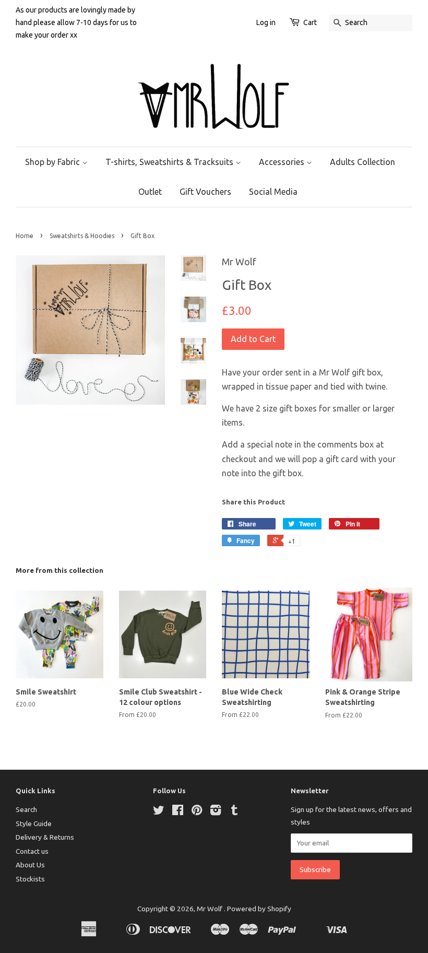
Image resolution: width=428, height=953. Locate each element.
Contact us (32, 851)
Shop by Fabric (53, 162)
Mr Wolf (210, 908)
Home (24, 235)
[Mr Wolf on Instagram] (215, 812)
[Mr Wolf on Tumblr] (234, 812)
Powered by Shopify (259, 908)
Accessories (282, 162)
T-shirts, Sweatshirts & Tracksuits (170, 162)
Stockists (30, 879)
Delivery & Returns (45, 837)
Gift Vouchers (205, 191)
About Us (30, 865)
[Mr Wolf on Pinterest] (197, 812)
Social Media (273, 191)
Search (26, 809)
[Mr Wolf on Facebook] (178, 812)
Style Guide (34, 823)
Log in (266, 22)
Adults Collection (362, 162)
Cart (310, 22)
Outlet (150, 191)
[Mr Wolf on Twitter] (158, 812)
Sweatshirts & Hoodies (82, 235)
